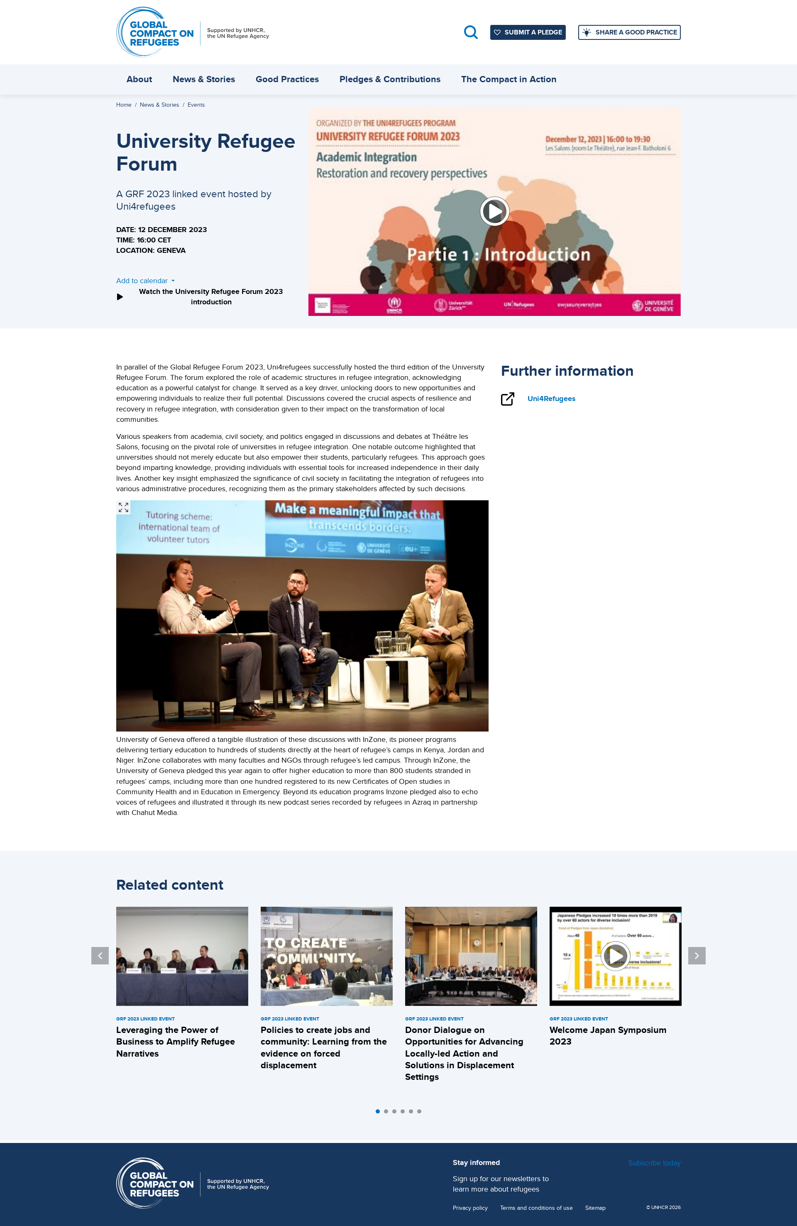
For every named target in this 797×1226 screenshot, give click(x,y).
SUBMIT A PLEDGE (533, 32)
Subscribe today (654, 1162)
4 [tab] (405, 1113)
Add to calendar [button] (143, 280)
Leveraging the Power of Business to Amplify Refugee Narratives (175, 1041)
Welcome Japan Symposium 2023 (608, 1035)
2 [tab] (388, 1113)
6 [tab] (421, 1113)
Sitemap (595, 1208)
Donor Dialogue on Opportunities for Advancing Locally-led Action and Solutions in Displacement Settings (464, 1053)
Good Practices (287, 79)
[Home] (192, 32)
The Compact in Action (509, 79)
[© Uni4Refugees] (123, 507)
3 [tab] (396, 1113)
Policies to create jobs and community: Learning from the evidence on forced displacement (324, 1047)
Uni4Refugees (552, 398)
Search (471, 32)
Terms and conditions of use (536, 1208)
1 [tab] (380, 1113)
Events (196, 104)
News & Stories (204, 79)
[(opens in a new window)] (494, 211)
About (139, 79)
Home (124, 104)
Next (697, 955)
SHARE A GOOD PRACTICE (636, 32)
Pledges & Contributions (390, 79)
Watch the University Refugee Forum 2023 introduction (211, 296)
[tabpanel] (182, 984)
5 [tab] (413, 1113)
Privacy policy (470, 1208)
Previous (100, 955)
